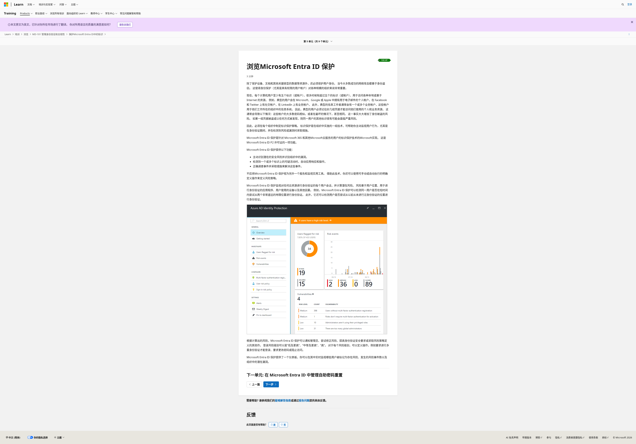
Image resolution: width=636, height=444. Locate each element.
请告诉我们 (125, 24)
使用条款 (593, 437)
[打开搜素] (622, 4)
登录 (629, 4)
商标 (604, 437)
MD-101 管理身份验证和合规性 (48, 34)
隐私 (557, 437)
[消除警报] (632, 22)
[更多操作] (629, 34)
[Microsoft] (6, 4)
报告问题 (304, 400)
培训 (17, 34)
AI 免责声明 (512, 437)
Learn (8, 34)
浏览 (26, 34)
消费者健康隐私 (574, 437)
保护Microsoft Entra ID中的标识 (86, 34)
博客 (537, 437)
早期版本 (526, 437)
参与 (549, 437)
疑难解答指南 (283, 400)
